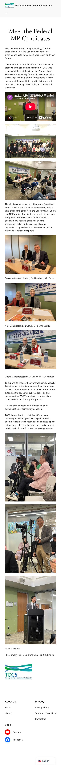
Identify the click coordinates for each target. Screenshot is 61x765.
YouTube (17, 732)
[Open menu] (6, 12)
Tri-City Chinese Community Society (33, 5)
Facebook (18, 739)
